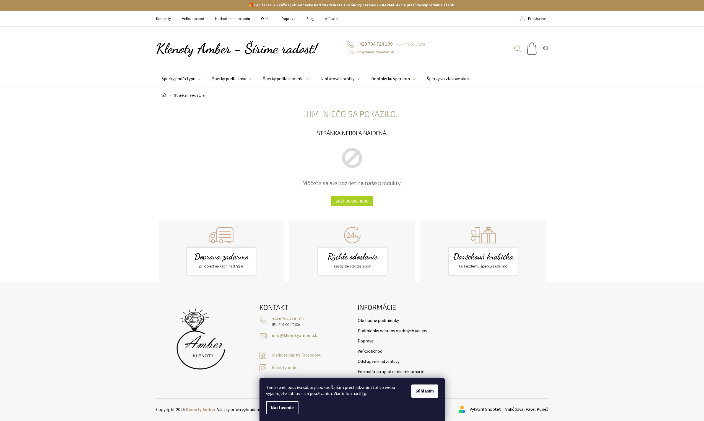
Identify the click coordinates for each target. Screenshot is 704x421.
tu (364, 394)
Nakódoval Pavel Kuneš (526, 409)
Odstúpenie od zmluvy (378, 361)
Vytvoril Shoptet (485, 409)
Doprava (288, 19)
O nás (266, 19)
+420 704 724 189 (287, 319)
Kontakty (163, 19)
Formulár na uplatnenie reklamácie (391, 372)
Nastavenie (282, 408)
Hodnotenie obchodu (232, 19)
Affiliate (331, 19)
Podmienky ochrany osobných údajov (392, 331)
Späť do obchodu (352, 201)
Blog (310, 19)
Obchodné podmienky (378, 321)
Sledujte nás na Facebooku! (297, 355)
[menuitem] (181, 79)
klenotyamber (285, 367)
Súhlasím (424, 391)
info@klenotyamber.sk (294, 335)
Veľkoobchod (193, 19)
